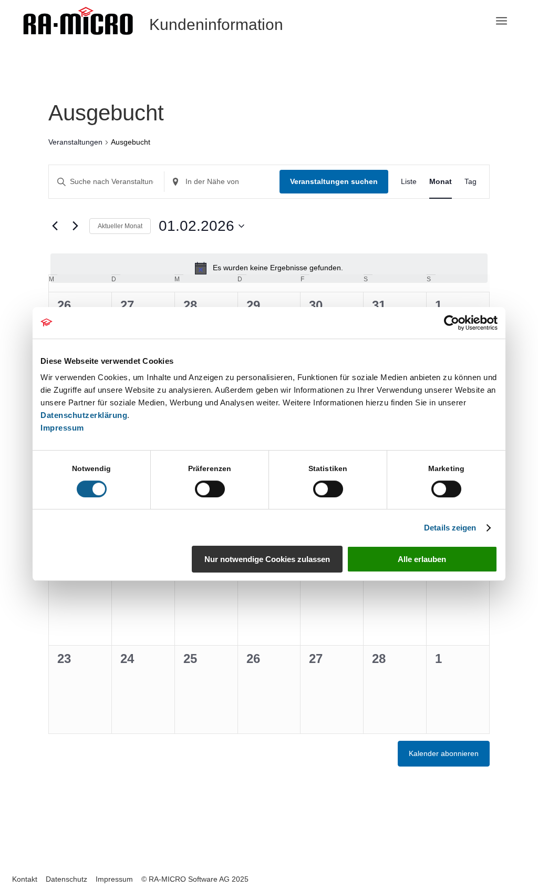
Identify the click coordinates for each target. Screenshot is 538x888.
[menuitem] (501, 21)
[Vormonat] (54, 226)
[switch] (210, 489)
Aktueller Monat (120, 226)
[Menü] (501, 21)
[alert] (269, 268)
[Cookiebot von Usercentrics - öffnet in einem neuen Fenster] (452, 323)
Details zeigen (450, 527)
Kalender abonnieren (444, 753)
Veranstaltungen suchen (334, 181)
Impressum (62, 427)
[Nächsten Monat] (75, 226)
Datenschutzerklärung (83, 415)
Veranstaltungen (75, 142)
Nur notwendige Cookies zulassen (267, 559)
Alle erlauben (422, 559)
